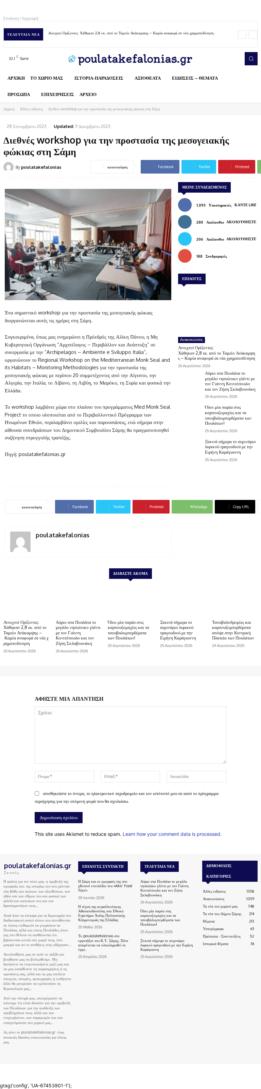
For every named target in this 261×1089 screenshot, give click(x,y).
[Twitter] (227, 58)
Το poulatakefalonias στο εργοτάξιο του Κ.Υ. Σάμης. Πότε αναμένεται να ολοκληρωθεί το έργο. (103, 942)
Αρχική (9, 109)
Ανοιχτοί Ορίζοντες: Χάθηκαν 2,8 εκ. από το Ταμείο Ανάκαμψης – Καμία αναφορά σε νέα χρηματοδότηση (131, 33)
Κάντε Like (245, 204)
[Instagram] (217, 58)
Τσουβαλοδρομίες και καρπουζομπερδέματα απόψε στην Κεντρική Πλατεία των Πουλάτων (233, 630)
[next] (253, 34)
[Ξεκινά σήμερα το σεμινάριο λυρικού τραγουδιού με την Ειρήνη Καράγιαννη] (190, 448)
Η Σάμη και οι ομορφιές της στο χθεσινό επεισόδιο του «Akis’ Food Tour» (105, 886)
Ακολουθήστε (241, 222)
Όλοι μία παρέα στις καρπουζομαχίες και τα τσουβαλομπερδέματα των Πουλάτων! (228, 415)
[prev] (242, 34)
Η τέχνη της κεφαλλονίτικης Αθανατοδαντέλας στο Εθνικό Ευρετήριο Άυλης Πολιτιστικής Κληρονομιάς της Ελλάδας (101, 913)
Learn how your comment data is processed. (172, 834)
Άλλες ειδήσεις (31, 109)
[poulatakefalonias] (9, 167)
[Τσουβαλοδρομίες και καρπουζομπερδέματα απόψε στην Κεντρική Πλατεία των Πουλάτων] (235, 600)
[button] (251, 58)
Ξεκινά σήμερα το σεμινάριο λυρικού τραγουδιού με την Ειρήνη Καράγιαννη (230, 447)
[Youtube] (236, 58)
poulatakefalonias (41, 167)
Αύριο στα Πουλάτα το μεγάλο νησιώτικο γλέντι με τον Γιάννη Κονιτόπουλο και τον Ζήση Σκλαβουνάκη (230, 381)
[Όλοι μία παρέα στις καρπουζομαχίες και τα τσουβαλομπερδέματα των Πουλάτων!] (190, 414)
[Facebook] (208, 58)
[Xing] (38, 545)
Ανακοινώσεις (191, 340)
